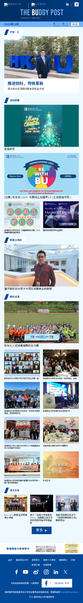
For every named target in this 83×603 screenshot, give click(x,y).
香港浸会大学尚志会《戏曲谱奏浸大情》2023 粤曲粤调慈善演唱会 (22, 231)
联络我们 (63, 560)
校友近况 (46, 480)
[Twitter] (65, 572)
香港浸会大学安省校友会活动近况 (56, 411)
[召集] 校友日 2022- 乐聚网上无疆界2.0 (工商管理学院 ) (37, 197)
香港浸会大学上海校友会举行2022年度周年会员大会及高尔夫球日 (22, 447)
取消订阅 (36, 565)
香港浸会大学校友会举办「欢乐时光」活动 (60, 378)
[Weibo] (36, 572)
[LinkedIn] (56, 572)
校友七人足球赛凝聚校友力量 (21, 345)
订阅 (73, 560)
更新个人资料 (49, 560)
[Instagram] (46, 572)
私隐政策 (47, 565)
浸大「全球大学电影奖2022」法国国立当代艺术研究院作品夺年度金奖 (41, 519)
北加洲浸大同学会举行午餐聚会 (55, 446)
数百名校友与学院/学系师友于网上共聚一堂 (21, 378)
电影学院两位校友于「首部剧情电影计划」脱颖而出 (67, 518)
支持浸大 (36, 560)
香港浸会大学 (22, 560)
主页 (10, 560)
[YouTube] (25, 572)
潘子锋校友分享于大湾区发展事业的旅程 (28, 288)
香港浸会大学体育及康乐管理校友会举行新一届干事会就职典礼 (22, 481)
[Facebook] (16, 572)
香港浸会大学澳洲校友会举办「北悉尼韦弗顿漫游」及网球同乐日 (22, 412)
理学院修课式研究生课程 (52, 230)
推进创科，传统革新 (25, 83)
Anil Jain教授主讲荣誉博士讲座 (15, 516)
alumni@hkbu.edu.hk (69, 592)
